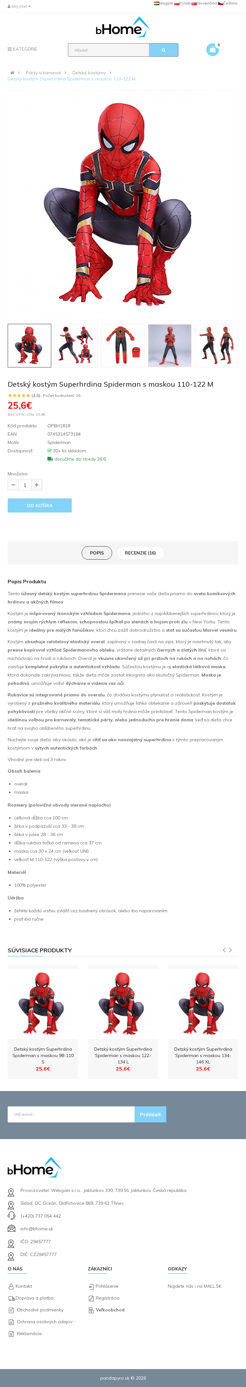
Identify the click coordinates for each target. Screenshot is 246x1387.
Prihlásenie (107, 1286)
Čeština (230, 3)
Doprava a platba (34, 1298)
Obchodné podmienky (40, 1310)
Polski (185, 3)
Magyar (166, 3)
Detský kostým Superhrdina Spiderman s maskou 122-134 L (123, 1055)
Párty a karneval (43, 72)
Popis (97, 553)
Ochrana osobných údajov (44, 1322)
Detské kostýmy (89, 72)
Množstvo (18, 474)
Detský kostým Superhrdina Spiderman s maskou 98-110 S (43, 1055)
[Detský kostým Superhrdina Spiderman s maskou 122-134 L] (123, 1002)
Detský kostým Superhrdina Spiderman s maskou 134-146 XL (203, 1055)
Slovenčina (207, 3)
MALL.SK (212, 1286)
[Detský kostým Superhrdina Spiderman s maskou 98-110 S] (43, 1002)
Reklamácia (29, 1333)
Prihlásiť (150, 1114)
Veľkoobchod (110, 1310)
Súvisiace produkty (40, 950)
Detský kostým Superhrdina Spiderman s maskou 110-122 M (71, 79)
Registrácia (107, 1298)
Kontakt (24, 1286)
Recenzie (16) (140, 553)
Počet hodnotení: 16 (61, 396)
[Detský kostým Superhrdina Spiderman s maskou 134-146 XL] (203, 1002)
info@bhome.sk (36, 1229)
